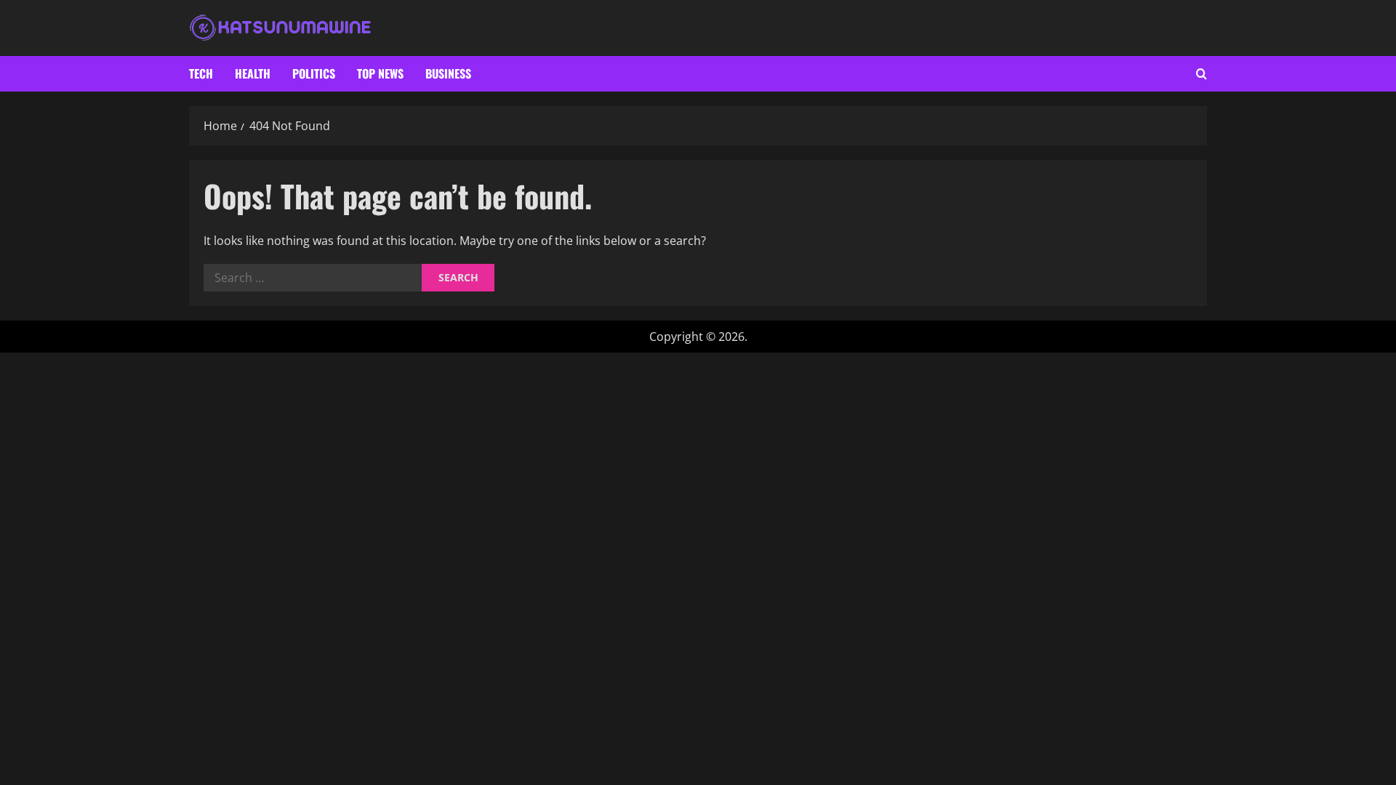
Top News (380, 73)
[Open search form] (1201, 74)
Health (252, 73)
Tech (201, 73)
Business (448, 73)
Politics (313, 73)
